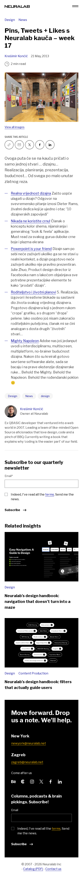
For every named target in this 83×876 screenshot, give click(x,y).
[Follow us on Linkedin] (50, 145)
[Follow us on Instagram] (32, 781)
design (45, 396)
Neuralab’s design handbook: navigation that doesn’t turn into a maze (37, 601)
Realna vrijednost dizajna (31, 193)
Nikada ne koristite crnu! (30, 221)
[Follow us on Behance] (13, 781)
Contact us (53, 869)
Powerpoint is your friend (31, 249)
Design (10, 20)
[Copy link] (9, 145)
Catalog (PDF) (33, 869)
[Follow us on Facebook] (40, 145)
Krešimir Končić (16, 56)
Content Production (33, 673)
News (23, 20)
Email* (9, 476)
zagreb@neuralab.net (27, 762)
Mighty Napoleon (25, 341)
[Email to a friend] (19, 145)
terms (49, 494)
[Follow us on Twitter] (29, 145)
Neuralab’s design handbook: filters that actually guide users (38, 684)
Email (14, 810)
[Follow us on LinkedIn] (60, 781)
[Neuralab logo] (17, 6)
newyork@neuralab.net (28, 743)
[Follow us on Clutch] (22, 781)
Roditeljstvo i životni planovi (33, 292)
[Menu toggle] (75, 6)
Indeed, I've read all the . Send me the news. (42, 497)
